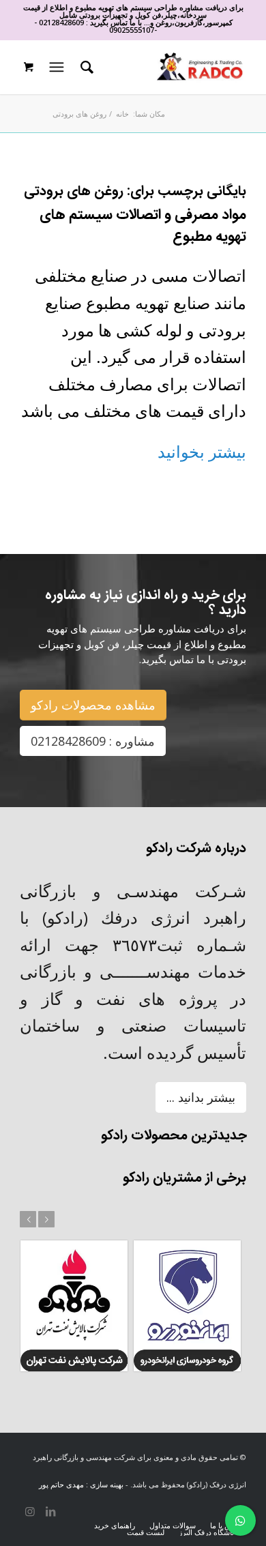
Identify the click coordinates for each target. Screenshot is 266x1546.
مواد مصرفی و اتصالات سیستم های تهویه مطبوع (143, 226)
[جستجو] (85, 67)
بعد (46, 1219)
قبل (28, 1219)
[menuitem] (85, 67)
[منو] (55, 66)
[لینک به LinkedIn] (50, 1511)
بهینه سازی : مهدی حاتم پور (81, 1484)
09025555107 (131, 30)
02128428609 (61, 22)
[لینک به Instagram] (30, 1511)
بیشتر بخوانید (202, 451)
